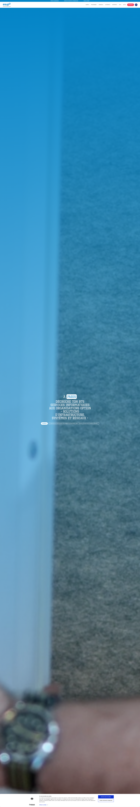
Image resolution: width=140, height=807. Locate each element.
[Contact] (136, 4)
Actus (124, 4)
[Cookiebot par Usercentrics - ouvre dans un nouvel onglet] (32, 805)
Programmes (93, 4)
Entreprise (114, 4)
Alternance (107, 4)
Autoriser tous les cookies (106, 796)
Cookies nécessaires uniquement (106, 800)
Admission (101, 4)
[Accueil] (6, 5)
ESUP (120, 4)
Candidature (44, 423)
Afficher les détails (42, 804)
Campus (87, 4)
